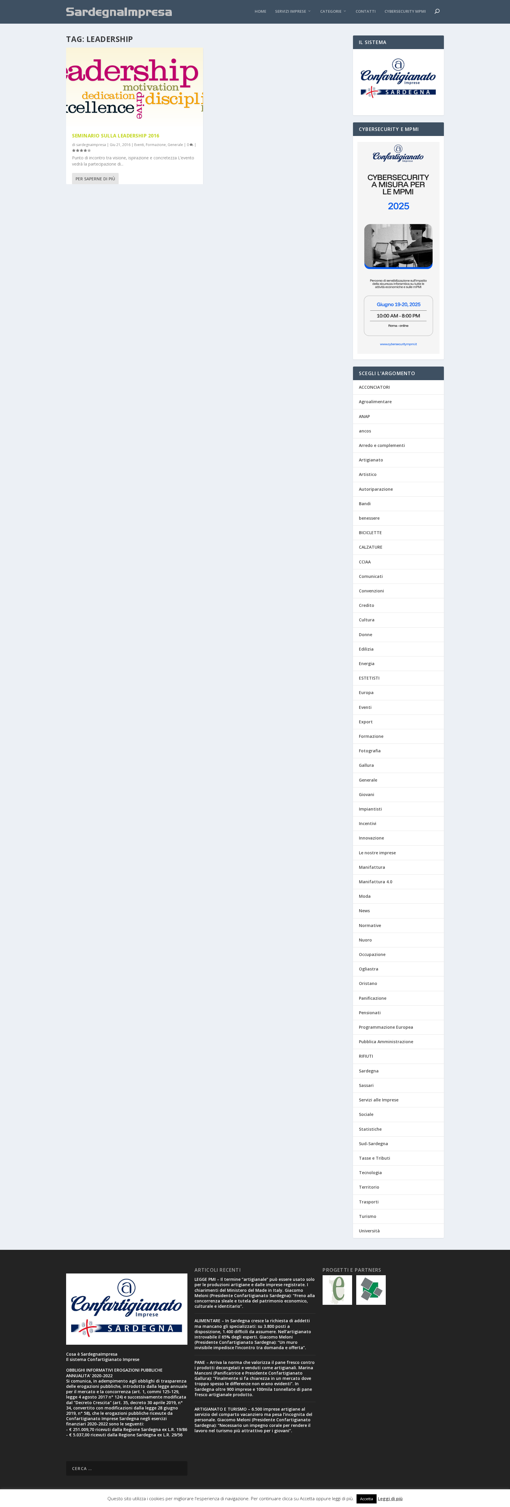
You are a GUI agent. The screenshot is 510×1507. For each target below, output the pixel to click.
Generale (175, 144)
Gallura (366, 765)
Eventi (139, 144)
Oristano (368, 983)
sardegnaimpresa (91, 144)
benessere (369, 518)
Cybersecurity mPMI (405, 11)
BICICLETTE (370, 532)
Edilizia (366, 649)
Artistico (368, 474)
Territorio (369, 1187)
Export (366, 722)
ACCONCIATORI (374, 387)
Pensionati (370, 1012)
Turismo (367, 1216)
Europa (366, 692)
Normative (370, 925)
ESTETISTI (369, 678)
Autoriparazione (376, 489)
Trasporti (369, 1202)
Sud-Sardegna (373, 1143)
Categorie (330, 11)
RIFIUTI (366, 1056)
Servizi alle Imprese (378, 1100)
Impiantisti (370, 809)
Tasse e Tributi (374, 1158)
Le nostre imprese (377, 852)
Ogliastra (368, 969)
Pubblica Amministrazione (386, 1041)
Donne (365, 634)
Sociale (366, 1114)
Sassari (366, 1085)
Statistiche (370, 1129)
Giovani (366, 794)
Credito (366, 605)
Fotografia (370, 750)
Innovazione (371, 838)
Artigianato (371, 460)
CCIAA (365, 562)
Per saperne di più (95, 179)
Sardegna (369, 1071)
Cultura (367, 620)
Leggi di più (390, 1498)
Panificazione (372, 998)
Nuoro (365, 940)
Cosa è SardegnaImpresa (91, 1354)
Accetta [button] (366, 1498)
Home (260, 11)
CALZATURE (370, 547)
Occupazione (372, 954)
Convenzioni (371, 591)
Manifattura (372, 867)
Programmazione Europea (386, 1027)
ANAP (364, 416)
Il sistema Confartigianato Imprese (102, 1359)
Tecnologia (370, 1172)
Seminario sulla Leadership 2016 (115, 135)
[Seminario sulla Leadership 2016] (134, 87)
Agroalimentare (375, 401)
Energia (367, 663)
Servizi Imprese (290, 11)
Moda (365, 896)
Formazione (156, 144)
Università (369, 1231)
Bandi (365, 503)
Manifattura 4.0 (375, 881)
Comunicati (371, 576)
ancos (365, 431)
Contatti (366, 11)
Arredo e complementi (382, 445)
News (364, 910)
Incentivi (367, 823)
